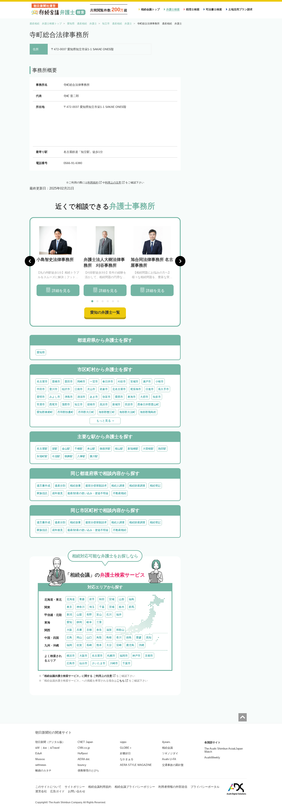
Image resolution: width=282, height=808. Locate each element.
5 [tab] (113, 301)
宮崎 (119, 645)
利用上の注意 (113, 182)
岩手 (92, 599)
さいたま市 (98, 663)
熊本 (99, 645)
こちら (121, 680)
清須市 (81, 396)
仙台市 (83, 663)
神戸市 (136, 655)
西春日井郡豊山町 (148, 404)
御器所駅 (105, 448)
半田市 (41, 389)
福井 (119, 614)
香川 (119, 637)
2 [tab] (97, 301)
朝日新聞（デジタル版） (50, 742)
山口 (89, 637)
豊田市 (69, 381)
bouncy (82, 764)
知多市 (157, 396)
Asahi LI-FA (169, 759)
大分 (109, 645)
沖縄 (141, 645)
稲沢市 (66, 389)
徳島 (129, 637)
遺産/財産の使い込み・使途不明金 (87, 493)
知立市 (79, 404)
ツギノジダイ (170, 753)
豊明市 (41, 396)
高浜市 (104, 404)
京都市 (149, 655)
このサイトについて (48, 786)
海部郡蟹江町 (107, 412)
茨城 (111, 606)
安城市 (134, 381)
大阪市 (83, 655)
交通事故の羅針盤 (173, 764)
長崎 (89, 645)
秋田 (101, 599)
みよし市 (54, 396)
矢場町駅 (42, 456)
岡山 (79, 637)
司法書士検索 (214, 9)
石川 (109, 614)
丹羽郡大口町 (86, 412)
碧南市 (91, 404)
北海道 (71, 599)
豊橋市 (56, 381)
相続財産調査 (137, 485)
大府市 (144, 396)
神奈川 (81, 606)
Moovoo (40, 759)
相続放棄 (75, 485)
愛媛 (138, 637)
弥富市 (106, 396)
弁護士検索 (173, 9)
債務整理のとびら (88, 770)
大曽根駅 (148, 448)
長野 (89, 614)
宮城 (111, 599)
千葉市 (126, 663)
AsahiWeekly (212, 757)
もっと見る (103, 420)
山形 (121, 599)
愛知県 (41, 352)
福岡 (69, 645)
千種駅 (79, 448)
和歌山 (120, 629)
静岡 (79, 622)
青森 (82, 599)
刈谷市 (122, 381)
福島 (131, 599)
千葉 (101, 606)
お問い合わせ (76, 791)
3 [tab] (103, 301)
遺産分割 (60, 485)
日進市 (150, 389)
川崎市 (114, 663)
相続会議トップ (150, 9)
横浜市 (71, 655)
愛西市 (119, 396)
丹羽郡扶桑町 (65, 412)
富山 (99, 614)
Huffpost (83, 753)
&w (45, 747)
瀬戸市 (147, 381)
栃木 (121, 606)
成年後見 (57, 493)
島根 (109, 637)
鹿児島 (130, 645)
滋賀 (109, 629)
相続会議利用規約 (99, 786)
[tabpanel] (58, 261)
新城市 (116, 404)
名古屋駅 (42, 448)
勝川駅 (94, 456)
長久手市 (163, 389)
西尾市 (53, 404)
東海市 (132, 396)
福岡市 (124, 655)
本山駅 (91, 448)
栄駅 (54, 448)
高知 (148, 637)
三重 (99, 622)
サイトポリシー (75, 786)
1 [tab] (92, 301)
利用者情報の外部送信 (172, 786)
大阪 (69, 629)
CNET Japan (85, 742)
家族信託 (42, 493)
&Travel (54, 747)
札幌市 (111, 655)
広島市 (71, 663)
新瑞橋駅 (133, 448)
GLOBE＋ (126, 747)
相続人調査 (118, 485)
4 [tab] (108, 301)
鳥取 (99, 637)
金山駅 (66, 448)
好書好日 (125, 753)
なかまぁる (126, 759)
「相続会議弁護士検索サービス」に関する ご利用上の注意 (76, 675)
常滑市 (41, 404)
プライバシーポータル (205, 786)
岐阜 (89, 622)
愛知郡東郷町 (45, 412)
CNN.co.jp (84, 747)
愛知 (69, 622)
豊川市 (53, 389)
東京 (69, 606)
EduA (38, 753)
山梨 (79, 614)
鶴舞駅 (69, 456)
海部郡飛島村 (148, 412)
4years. (166, 742)
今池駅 (56, 456)
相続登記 (155, 485)
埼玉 (92, 606)
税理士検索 (192, 9)
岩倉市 (104, 389)
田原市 (129, 404)
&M (37, 747)
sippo (123, 742)
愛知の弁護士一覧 (105, 312)
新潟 (69, 614)
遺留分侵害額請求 (96, 485)
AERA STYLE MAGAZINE (136, 764)
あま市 (94, 396)
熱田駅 (162, 448)
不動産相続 (119, 493)
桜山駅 (119, 448)
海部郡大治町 (127, 412)
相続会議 (167, 747)
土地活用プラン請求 (240, 9)
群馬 (131, 606)
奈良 (99, 629)
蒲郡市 (66, 404)
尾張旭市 (135, 389)
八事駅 (81, 456)
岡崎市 (81, 381)
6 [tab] (118, 301)
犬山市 (91, 389)
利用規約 (93, 182)
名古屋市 (42, 381)
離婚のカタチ (43, 770)
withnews (40, 764)
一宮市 (94, 381)
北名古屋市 (119, 389)
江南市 (79, 389)
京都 (89, 629)
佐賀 (79, 645)
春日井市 (107, 381)
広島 (69, 637)
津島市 (69, 396)
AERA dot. (84, 759)
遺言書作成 (43, 485)
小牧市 (159, 381)
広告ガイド (57, 791)
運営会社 (41, 791)
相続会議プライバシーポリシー (135, 786)
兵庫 (79, 629)
